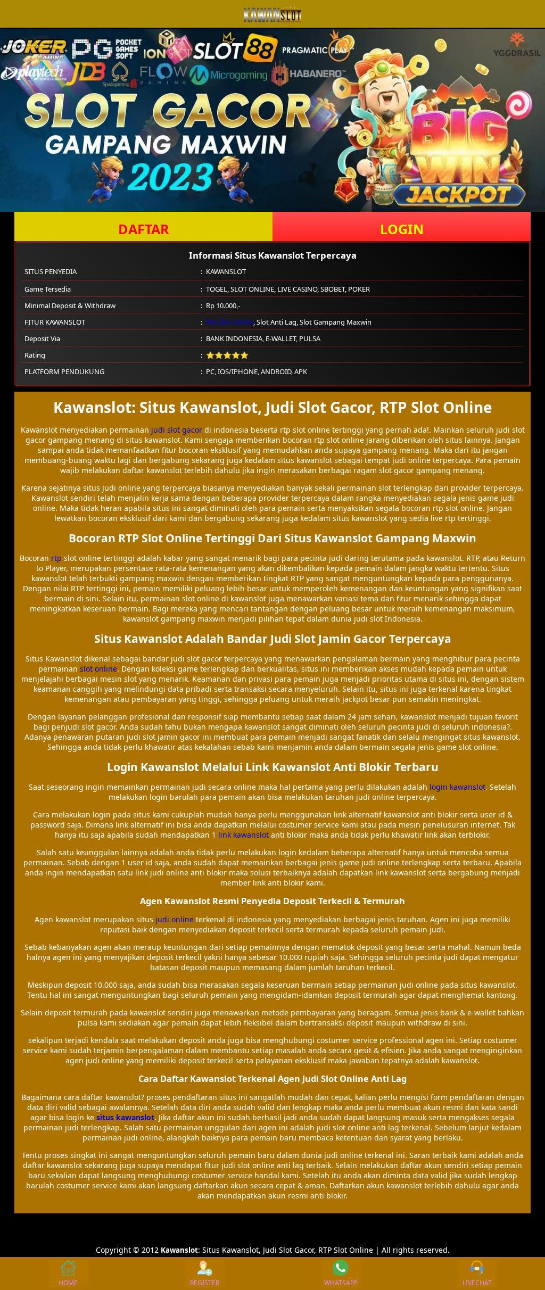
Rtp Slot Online (229, 322)
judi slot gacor (176, 430)
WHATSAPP (341, 1282)
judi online (174, 919)
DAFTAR (143, 229)
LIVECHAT (477, 1282)
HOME (68, 1282)
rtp (56, 558)
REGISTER (204, 1282)
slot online (98, 669)
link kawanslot (243, 835)
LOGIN (402, 229)
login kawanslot (457, 787)
